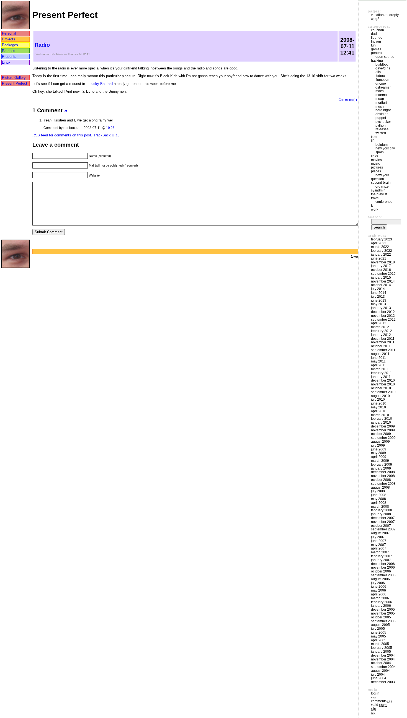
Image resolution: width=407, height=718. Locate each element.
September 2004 (383, 667)
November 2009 (383, 430)
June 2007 (378, 541)
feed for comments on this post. (62, 135)
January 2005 (381, 652)
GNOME (380, 83)
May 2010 (378, 407)
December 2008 (383, 472)
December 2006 (383, 564)
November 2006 (383, 567)
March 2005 (380, 644)
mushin (381, 106)
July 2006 (378, 583)
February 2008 (381, 510)
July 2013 (378, 297)
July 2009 (378, 445)
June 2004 (378, 678)
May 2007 (378, 545)
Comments (381, 701)
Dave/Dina (382, 68)
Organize (382, 186)
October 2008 (381, 480)
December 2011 (383, 339)
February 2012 (381, 331)
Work (374, 209)
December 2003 (383, 682)
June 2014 (378, 293)
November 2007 (383, 522)
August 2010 (380, 396)
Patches (8, 51)
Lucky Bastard (101, 84)
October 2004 (381, 663)
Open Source (384, 57)
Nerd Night (383, 110)
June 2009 (378, 449)
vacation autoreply (385, 15)
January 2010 (381, 422)
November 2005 (383, 613)
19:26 (110, 127)
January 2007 (381, 560)
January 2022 (381, 254)
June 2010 (378, 403)
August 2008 (380, 487)
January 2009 (381, 468)
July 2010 (378, 399)
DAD (374, 34)
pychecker (383, 122)
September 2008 (383, 484)
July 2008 (378, 491)
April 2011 (378, 365)
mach (379, 91)
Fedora (380, 76)
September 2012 (383, 320)
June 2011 (378, 358)
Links (374, 156)
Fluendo (376, 38)
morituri (381, 103)
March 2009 (380, 461)
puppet (380, 118)
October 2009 (381, 434)
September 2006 (383, 575)
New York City (385, 148)
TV (372, 206)
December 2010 (383, 380)
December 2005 (383, 609)
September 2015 (383, 274)
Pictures (377, 167)
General (377, 53)
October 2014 (381, 285)
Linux (6, 62)
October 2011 (381, 346)
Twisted (380, 133)
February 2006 (381, 602)
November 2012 (383, 316)
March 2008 (380, 507)
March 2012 (380, 327)
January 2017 (381, 266)
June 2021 (378, 258)
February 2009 (381, 464)
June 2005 (378, 632)
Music (59, 54)
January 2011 (381, 377)
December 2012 (383, 312)
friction (376, 41)
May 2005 (378, 636)
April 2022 (378, 243)
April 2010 (378, 411)
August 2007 (380, 533)
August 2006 (380, 579)
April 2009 (378, 457)
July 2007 (378, 537)
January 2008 (381, 514)
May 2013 (378, 304)
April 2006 (378, 594)
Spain (379, 152)
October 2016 (381, 270)
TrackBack (106, 135)
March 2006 (380, 598)
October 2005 (381, 617)
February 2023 (381, 239)
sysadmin (378, 190)
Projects (8, 39)
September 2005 (383, 621)
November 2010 (383, 384)
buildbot (381, 64)
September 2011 (383, 350)
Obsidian (381, 114)
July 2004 (378, 674)
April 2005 (378, 640)
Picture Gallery (14, 78)
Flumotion (382, 80)
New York (382, 175)
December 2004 (383, 655)
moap (379, 99)
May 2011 (378, 361)
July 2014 (378, 289)
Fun (373, 45)
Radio (42, 45)
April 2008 (378, 503)
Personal (9, 33)
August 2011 (380, 354)
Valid (379, 705)
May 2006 (378, 590)
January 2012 (381, 335)
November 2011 (383, 342)
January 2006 (381, 606)
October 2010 (381, 388)
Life (53, 54)
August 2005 (380, 625)
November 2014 (383, 281)
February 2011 (381, 373)
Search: (375, 217)
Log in (375, 693)
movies (376, 160)
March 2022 (380, 247)
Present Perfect (14, 83)
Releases (381, 129)
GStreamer (383, 87)
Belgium (381, 145)
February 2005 (381, 648)
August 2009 (380, 442)
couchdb (377, 30)
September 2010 (383, 392)
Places (376, 171)
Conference (383, 202)
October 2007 (381, 526)
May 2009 (378, 453)
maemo (381, 95)
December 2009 (383, 426)
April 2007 (378, 548)
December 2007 (383, 518)
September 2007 (383, 529)
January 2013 (381, 308)
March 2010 (380, 415)
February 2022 (381, 251)
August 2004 (380, 671)
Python (380, 126)
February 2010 (381, 419)
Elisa (379, 72)
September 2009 (383, 438)
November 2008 (383, 476)
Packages (10, 45)
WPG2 (375, 19)
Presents (9, 57)
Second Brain (381, 183)
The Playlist (379, 194)
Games (376, 49)
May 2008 (378, 499)
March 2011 (380, 369)
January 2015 (381, 277)
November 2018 (383, 262)
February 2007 (381, 556)
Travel (375, 198)
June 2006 (378, 587)
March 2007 (380, 552)
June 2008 (378, 495)
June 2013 (378, 300)
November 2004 (383, 659)
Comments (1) (348, 100)
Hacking (377, 61)
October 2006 (381, 571)
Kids (374, 137)
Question (377, 179)
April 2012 (378, 323)
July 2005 (378, 629)
